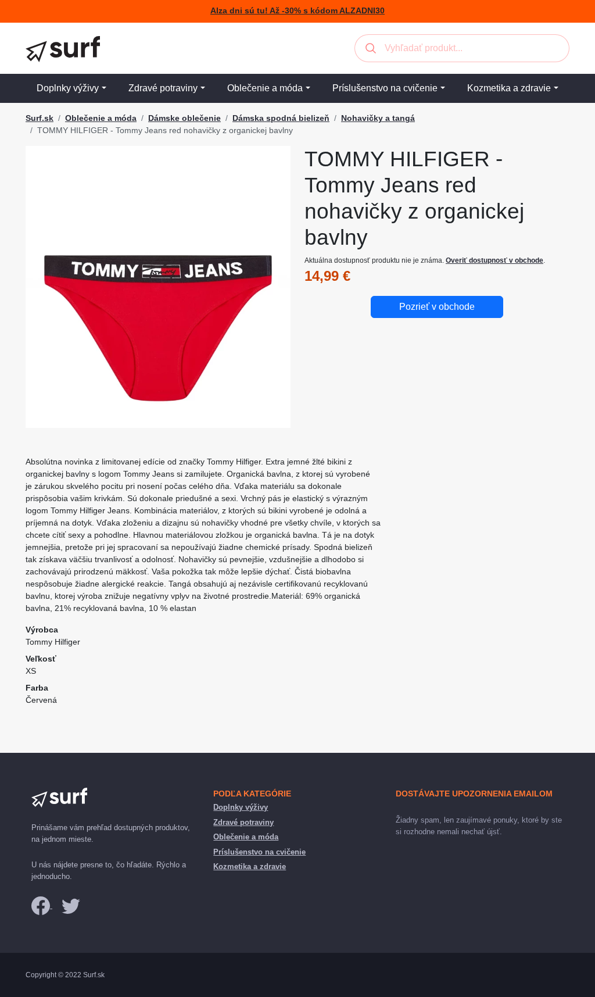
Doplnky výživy (68, 88)
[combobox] (461, 48)
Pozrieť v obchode (437, 307)
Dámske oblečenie (184, 118)
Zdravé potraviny (163, 88)
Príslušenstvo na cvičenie (385, 88)
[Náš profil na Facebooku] (41, 905)
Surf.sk (39, 118)
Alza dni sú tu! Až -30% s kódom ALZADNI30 (297, 10)
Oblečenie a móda (265, 88)
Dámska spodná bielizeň (280, 118)
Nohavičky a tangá (378, 118)
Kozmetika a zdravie (509, 88)
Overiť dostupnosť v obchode (494, 260)
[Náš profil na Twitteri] (71, 905)
